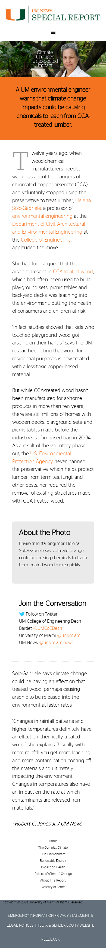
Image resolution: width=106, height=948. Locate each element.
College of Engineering (46, 240)
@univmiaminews (56, 642)
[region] (53, 59)
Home (53, 841)
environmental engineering (42, 216)
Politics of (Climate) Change (53, 873)
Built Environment (53, 854)
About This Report (53, 880)
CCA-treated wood (73, 271)
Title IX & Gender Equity (56, 925)
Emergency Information (31, 916)
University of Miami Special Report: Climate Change (53, 14)
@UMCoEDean (47, 628)
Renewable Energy (53, 860)
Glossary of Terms (53, 887)
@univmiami (69, 635)
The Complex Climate (53, 847)
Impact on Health (53, 867)
